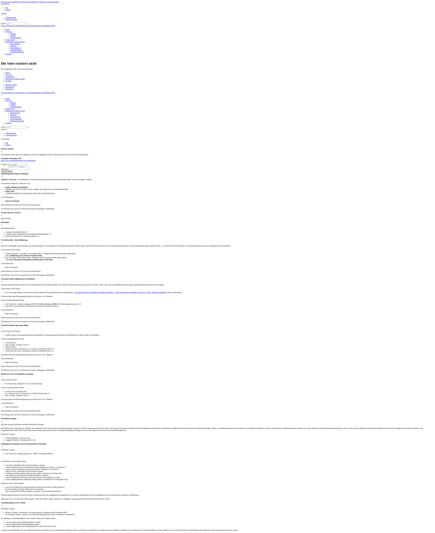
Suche (3, 23)
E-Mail (3, 164)
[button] (8, 32)
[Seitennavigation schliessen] (2, 95)
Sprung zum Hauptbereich (10, 2)
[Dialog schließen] (2, 176)
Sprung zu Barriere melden (49, 2)
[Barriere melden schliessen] (2, 151)
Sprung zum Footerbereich (29, 2)
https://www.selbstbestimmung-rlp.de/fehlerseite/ (18, 160)
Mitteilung (4, 169)
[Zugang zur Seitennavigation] (2, 58)
